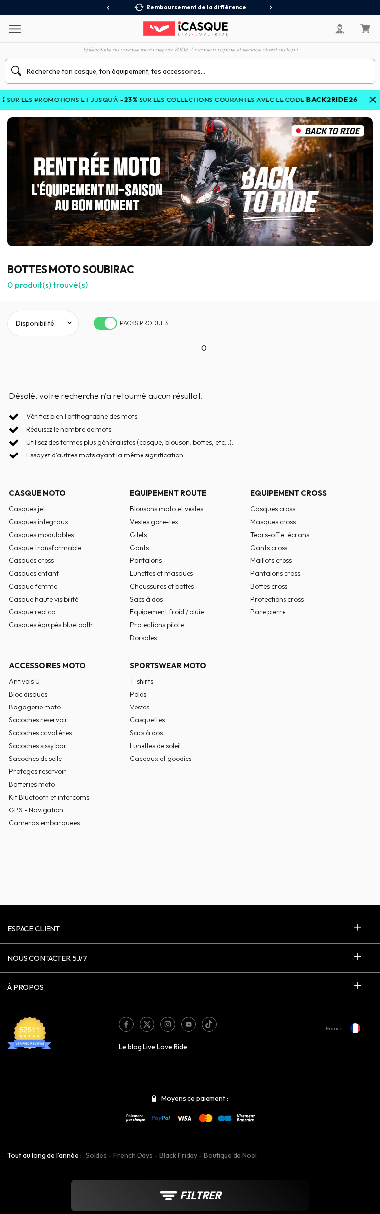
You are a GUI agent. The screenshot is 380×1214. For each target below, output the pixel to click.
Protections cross (277, 599)
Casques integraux (38, 521)
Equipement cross (288, 493)
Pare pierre (267, 611)
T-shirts (141, 681)
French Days (133, 1155)
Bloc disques (28, 694)
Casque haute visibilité (43, 599)
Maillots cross (271, 560)
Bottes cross (268, 586)
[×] (373, 100)
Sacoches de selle (35, 758)
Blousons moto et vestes (166, 509)
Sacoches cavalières (40, 732)
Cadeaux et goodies (160, 758)
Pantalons (146, 560)
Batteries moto (32, 784)
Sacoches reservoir (38, 719)
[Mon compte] (340, 29)
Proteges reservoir (37, 771)
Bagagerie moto (35, 707)
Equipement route (168, 493)
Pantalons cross (275, 573)
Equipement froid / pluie (167, 611)
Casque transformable (45, 547)
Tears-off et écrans (279, 534)
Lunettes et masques (161, 573)
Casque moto (37, 493)
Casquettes (147, 719)
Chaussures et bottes (162, 586)
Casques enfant (34, 573)
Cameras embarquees (44, 822)
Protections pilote (157, 624)
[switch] (105, 323)
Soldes (96, 1155)
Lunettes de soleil (155, 745)
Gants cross (268, 547)
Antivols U (24, 681)
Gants (139, 547)
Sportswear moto (168, 665)
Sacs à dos (146, 599)
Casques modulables (41, 534)
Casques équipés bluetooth (51, 624)
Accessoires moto (47, 665)
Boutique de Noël (230, 1155)
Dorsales (143, 637)
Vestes (139, 707)
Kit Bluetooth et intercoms (49, 797)
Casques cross (31, 560)
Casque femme (33, 586)
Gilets (138, 534)
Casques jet (27, 509)
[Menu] (14, 28)
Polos (138, 694)
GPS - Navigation (36, 810)
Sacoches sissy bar (38, 745)
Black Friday (178, 1155)
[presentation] (108, 7)
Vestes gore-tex (154, 521)
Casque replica (32, 611)
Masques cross (273, 521)
